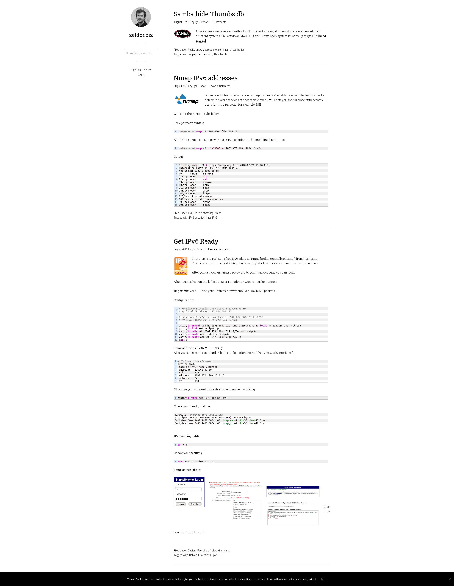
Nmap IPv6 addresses (206, 78)
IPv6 (190, 213)
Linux (198, 49)
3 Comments (219, 22)
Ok (322, 579)
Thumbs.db (220, 54)
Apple (191, 49)
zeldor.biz (141, 34)
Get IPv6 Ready (196, 241)
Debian (192, 550)
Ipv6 (215, 555)
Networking (207, 213)
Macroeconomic (212, 49)
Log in (141, 74)
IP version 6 (205, 555)
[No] (449, 579)
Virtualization (237, 49)
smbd (209, 54)
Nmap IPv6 (211, 217)
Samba (201, 54)
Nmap (225, 49)
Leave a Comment (220, 86)
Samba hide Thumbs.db (209, 14)
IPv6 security (196, 217)
